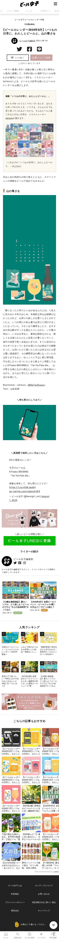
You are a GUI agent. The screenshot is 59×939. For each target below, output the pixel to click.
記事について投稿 (41, 57)
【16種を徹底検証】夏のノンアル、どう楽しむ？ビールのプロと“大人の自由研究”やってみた (15, 606)
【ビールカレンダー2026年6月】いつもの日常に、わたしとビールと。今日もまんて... (11, 782)
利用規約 (15, 894)
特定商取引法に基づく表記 (44, 902)
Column (30, 24)
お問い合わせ (44, 894)
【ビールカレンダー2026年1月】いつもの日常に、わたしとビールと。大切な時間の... (11, 811)
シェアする (41, 933)
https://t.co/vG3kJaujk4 (22, 487)
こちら (17, 166)
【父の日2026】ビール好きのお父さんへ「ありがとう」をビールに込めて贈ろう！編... (11, 868)
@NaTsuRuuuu (36, 385)
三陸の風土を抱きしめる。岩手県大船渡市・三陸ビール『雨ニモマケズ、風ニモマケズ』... (11, 839)
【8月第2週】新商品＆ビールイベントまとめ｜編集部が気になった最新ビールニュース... (31, 811)
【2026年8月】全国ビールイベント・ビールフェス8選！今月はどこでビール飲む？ (43, 604)
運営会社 (15, 911)
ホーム (6, 933)
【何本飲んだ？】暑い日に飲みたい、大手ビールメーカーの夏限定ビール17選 (31, 838)
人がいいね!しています (29, 63)
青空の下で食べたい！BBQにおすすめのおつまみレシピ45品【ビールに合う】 (10, 681)
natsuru (9, 118)
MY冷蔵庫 (53, 933)
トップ (29, 11)
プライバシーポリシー (15, 902)
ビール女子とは (15, 885)
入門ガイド (45, 11)
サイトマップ (44, 911)
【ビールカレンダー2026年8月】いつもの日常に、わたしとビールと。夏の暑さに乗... (31, 754)
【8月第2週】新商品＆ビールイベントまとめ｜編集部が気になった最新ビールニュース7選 (29, 681)
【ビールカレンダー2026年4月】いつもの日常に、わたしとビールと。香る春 (31, 781)
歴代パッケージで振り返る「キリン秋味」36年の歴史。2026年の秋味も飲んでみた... (31, 868)
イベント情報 (13, 11)
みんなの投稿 (29, 933)
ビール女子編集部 (27, 41)
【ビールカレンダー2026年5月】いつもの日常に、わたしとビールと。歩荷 (11, 753)
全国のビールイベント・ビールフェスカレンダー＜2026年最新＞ (10, 650)
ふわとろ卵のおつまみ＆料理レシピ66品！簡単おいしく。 (29, 649)
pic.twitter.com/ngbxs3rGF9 (24, 491)
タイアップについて (44, 885)
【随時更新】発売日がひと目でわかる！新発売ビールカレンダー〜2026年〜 (48, 650)
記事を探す (18, 933)
